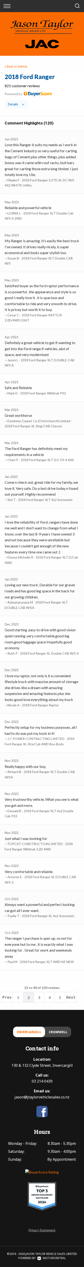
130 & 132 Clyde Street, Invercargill (42, 1065)
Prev (7, 997)
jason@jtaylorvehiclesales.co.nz (42, 1097)
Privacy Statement (42, 1230)
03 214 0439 (42, 1081)
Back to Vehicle (17, 66)
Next (71, 997)
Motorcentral (54, 1258)
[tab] (42, 90)
